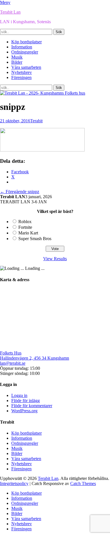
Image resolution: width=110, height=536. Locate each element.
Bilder (16, 62)
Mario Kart (28, 232)
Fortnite (25, 227)
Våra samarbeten (26, 67)
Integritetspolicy (14, 483)
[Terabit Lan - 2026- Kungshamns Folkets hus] (42, 93)
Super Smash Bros (34, 238)
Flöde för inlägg (25, 400)
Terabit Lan (10, 12)
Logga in (19, 395)
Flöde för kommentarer (31, 405)
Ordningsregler (24, 52)
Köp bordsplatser (26, 41)
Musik (17, 57)
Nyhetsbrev (21, 72)
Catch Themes (83, 483)
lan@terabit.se (12, 363)
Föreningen (21, 77)
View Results (55, 258)
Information (21, 46)
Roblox (25, 221)
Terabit (36, 120)
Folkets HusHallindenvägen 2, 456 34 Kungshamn (34, 355)
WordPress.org (24, 410)
